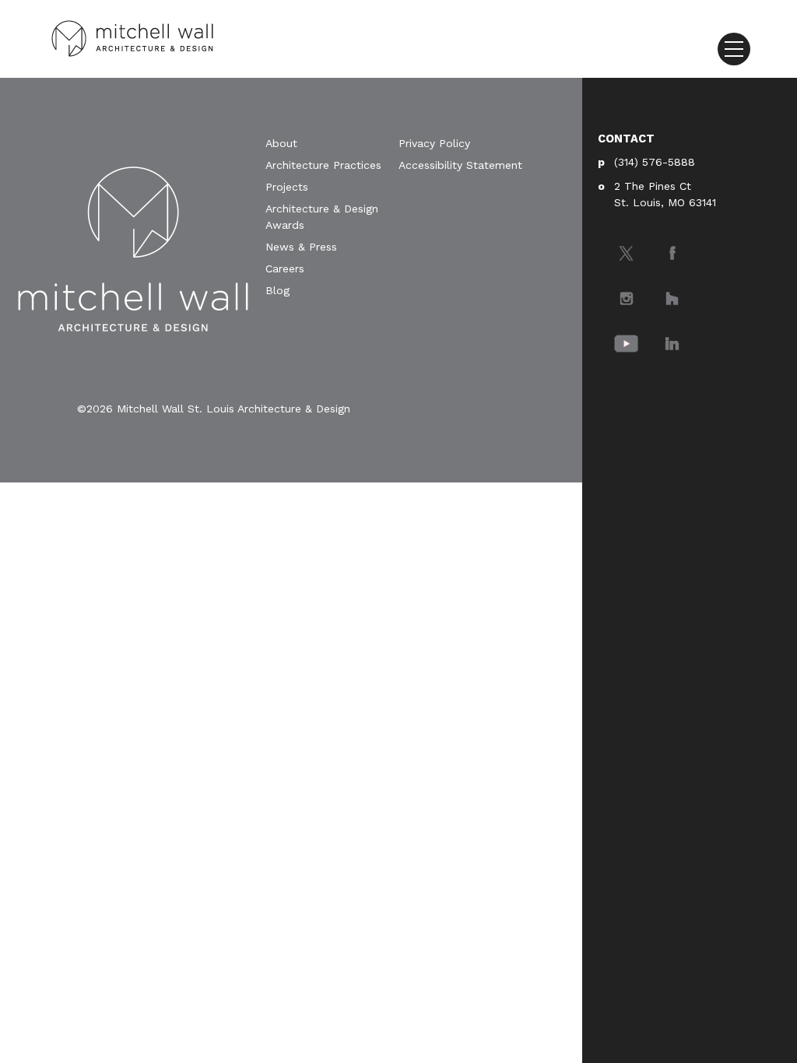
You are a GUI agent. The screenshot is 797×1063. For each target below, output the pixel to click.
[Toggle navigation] (734, 49)
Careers (284, 268)
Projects (286, 187)
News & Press (301, 246)
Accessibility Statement (460, 165)
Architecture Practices (323, 165)
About (281, 143)
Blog (277, 290)
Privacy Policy (434, 143)
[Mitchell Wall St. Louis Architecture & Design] (132, 37)
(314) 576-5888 (654, 162)
